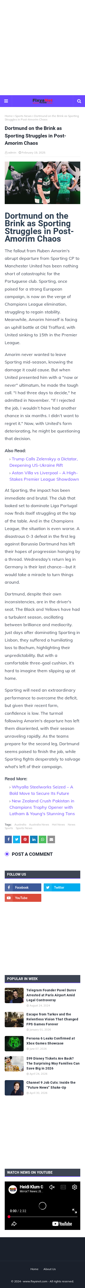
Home (9, 116)
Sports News (23, 116)
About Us (49, 1269)
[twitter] (62, 887)
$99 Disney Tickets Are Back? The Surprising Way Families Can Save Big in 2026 (53, 1063)
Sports (9, 828)
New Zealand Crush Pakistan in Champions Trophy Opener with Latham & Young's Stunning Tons (42, 807)
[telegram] (62, 898)
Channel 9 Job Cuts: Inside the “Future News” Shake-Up (51, 1085)
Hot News (58, 824)
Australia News (39, 824)
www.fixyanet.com (35, 1281)
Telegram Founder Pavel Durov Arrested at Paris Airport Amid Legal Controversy (51, 995)
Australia (20, 824)
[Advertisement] (42, 47)
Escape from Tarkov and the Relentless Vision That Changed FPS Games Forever (52, 1019)
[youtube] (23, 898)
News (71, 824)
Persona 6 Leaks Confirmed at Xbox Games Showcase (50, 1040)
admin (12, 152)
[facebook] (23, 887)
